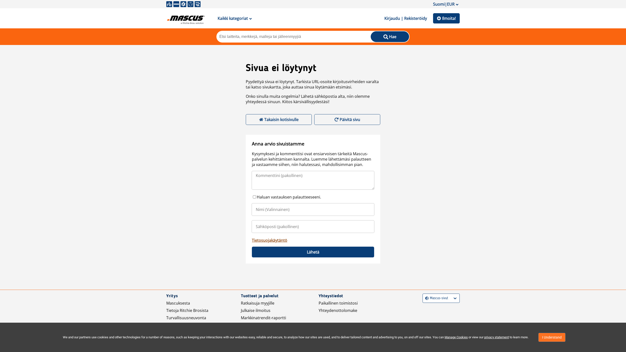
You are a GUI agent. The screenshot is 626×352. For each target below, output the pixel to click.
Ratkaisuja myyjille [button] (257, 303)
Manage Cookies (456, 337)
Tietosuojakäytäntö (269, 240)
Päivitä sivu (350, 119)
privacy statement (496, 337)
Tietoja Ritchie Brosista (187, 310)
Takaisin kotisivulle (281, 119)
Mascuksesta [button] (178, 303)
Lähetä (313, 252)
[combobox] (425, 298)
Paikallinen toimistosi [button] (338, 303)
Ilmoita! (449, 18)
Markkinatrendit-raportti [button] (263, 317)
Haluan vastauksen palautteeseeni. (289, 197)
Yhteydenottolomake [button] (338, 310)
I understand (552, 337)
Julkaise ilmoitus (255, 310)
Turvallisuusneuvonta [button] (186, 317)
